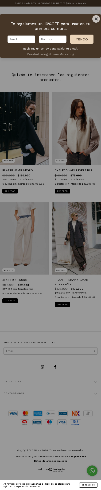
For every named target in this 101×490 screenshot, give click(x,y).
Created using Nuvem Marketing (50, 54)
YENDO (82, 39)
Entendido (88, 485)
